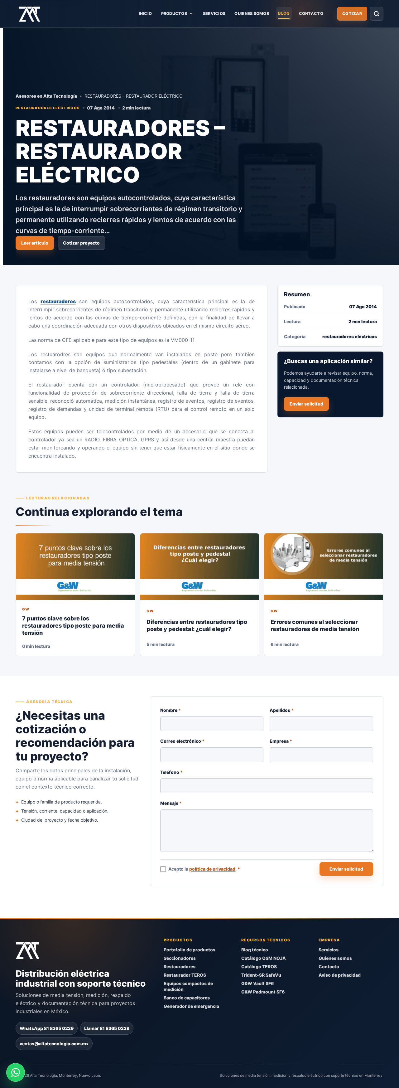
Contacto (311, 13)
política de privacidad (213, 869)
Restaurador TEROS (185, 975)
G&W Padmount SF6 (263, 991)
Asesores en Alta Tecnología (46, 96)
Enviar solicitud (306, 403)
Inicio (145, 13)
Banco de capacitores (187, 997)
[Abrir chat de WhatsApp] (15, 1072)
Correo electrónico (182, 741)
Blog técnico (254, 949)
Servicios (214, 13)
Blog (284, 13)
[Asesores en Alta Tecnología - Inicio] (30, 14)
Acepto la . (204, 869)
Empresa (281, 741)
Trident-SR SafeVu (261, 975)
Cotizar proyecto (81, 242)
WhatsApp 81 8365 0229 (47, 1028)
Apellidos (282, 710)
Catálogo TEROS (259, 966)
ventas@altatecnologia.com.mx (54, 1043)
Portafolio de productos (189, 949)
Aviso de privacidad (340, 975)
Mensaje (171, 803)
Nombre (170, 710)
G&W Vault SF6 (257, 983)
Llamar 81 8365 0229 (106, 1028)
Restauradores (179, 966)
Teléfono (171, 772)
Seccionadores (180, 958)
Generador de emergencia (191, 1005)
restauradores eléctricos (47, 107)
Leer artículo (34, 242)
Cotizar (352, 13)
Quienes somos (251, 13)
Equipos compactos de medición (188, 986)
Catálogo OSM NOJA (263, 958)
